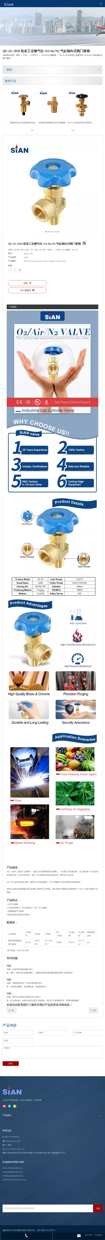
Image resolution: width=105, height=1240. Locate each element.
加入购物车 (25, 290)
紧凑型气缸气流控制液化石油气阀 (23, 123)
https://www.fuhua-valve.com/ (14, 1149)
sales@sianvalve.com (13, 1141)
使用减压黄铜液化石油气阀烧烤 (52, 123)
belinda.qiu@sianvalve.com (13, 1176)
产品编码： (13, 261)
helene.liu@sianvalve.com (12, 1168)
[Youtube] (4, 1106)
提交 (11, 1063)
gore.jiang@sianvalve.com (12, 1172)
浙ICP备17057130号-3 (46, 1230)
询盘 (25, 283)
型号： (11, 253)
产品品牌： (13, 257)
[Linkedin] (9, 1106)
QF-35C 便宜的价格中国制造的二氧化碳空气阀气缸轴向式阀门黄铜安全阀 (81, 123)
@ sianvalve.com (19, 1180)
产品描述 (13, 307)
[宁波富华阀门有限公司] (15, 1090)
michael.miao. (8, 1180)
